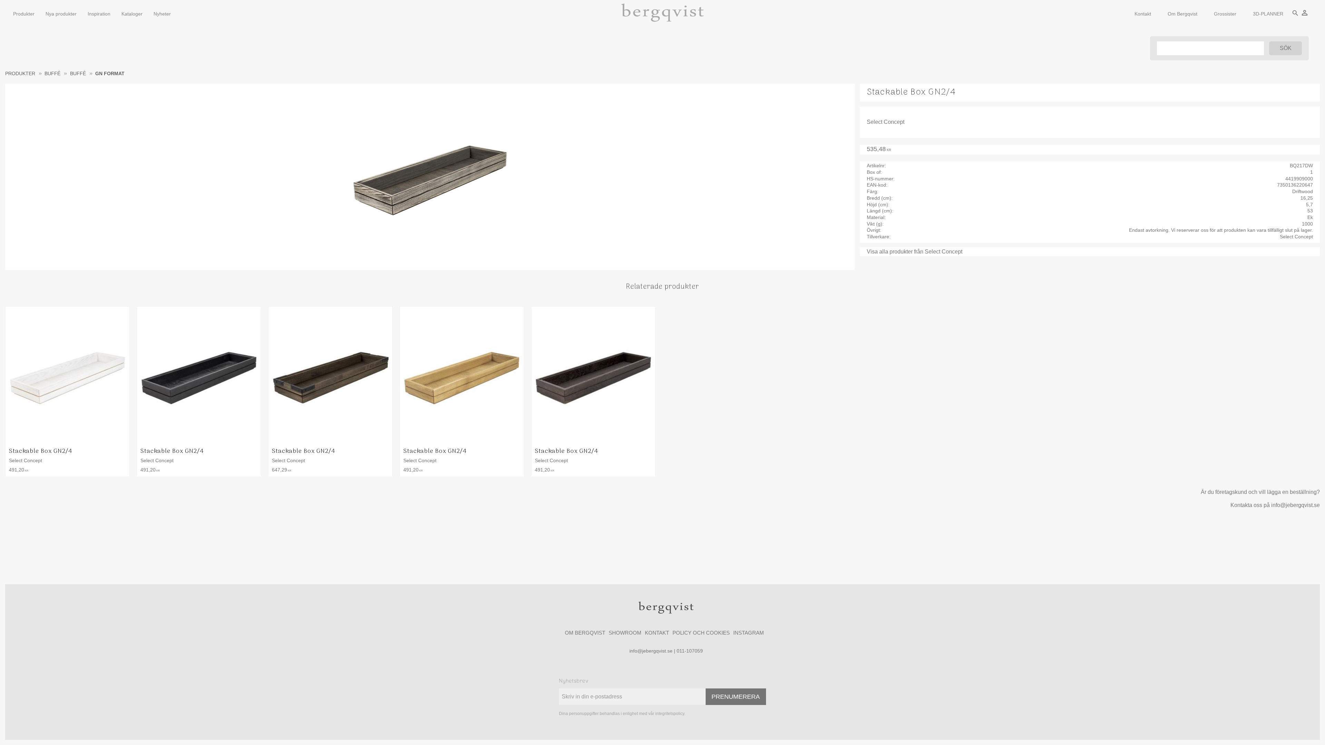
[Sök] (1285, 48)
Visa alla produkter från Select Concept (914, 252)
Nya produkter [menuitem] (61, 14)
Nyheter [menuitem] (162, 14)
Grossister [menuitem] (1225, 14)
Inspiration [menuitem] (99, 14)
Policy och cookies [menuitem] (701, 633)
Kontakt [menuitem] (1143, 14)
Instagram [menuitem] (748, 633)
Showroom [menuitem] (625, 633)
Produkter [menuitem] (24, 14)
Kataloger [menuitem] (132, 14)
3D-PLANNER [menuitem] (1268, 14)
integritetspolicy (669, 713)
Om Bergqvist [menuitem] (1182, 14)
